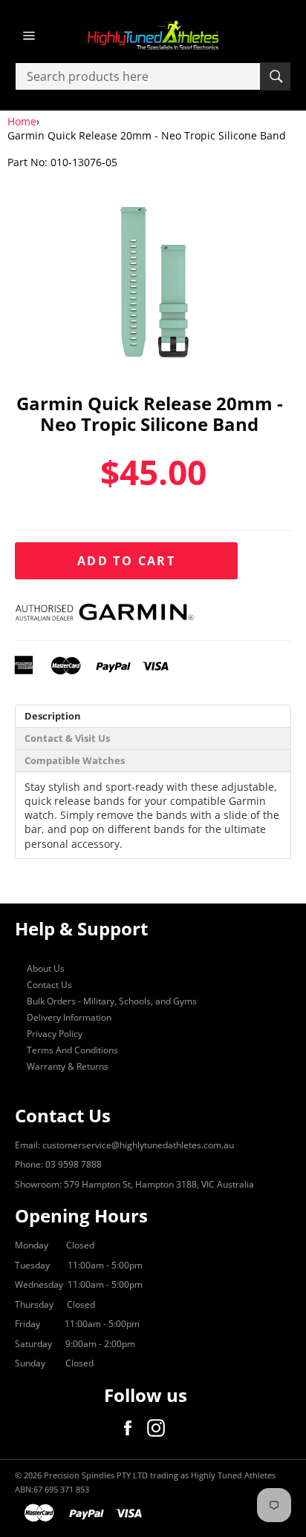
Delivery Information (69, 1017)
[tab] (153, 716)
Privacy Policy (54, 1033)
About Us (46, 968)
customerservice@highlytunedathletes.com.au (138, 1145)
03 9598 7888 (73, 1164)
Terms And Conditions (72, 1050)
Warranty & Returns (67, 1066)
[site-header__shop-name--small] (153, 35)
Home (21, 121)
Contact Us (49, 984)
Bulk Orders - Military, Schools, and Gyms (112, 1001)
